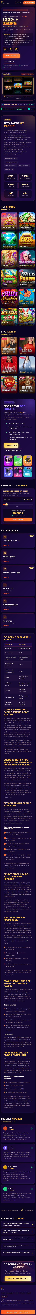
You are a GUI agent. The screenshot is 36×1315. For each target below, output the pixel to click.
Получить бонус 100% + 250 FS (17, 1278)
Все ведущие (6, 335)
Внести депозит (18, 519)
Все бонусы (9, 61)
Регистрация (29, 2)
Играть (29, 1309)
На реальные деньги (13, 451)
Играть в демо (11, 445)
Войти (19, 2)
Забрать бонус (10, 56)
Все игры (4, 210)
